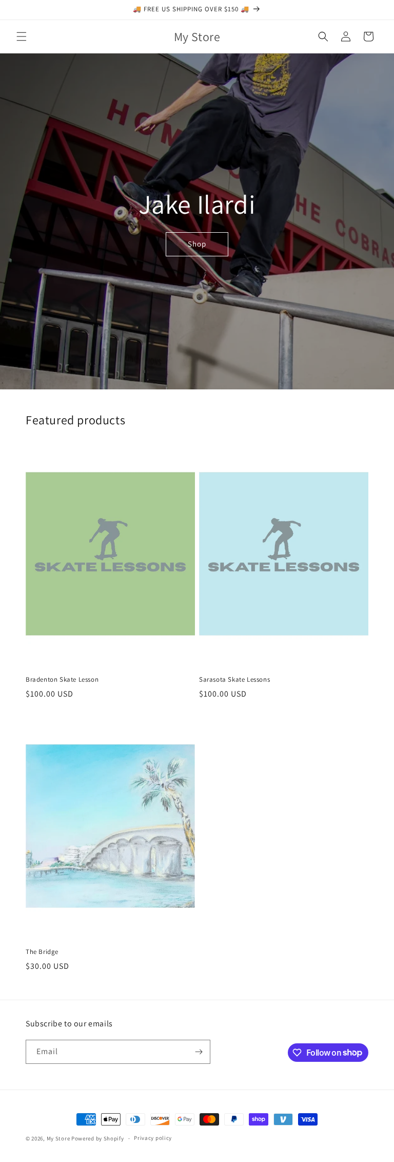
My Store (58, 1138)
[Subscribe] (198, 1052)
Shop (197, 244)
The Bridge (42, 952)
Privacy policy (153, 1137)
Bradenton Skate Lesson (62, 680)
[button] (21, 36)
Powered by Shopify (97, 1138)
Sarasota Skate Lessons (234, 680)
